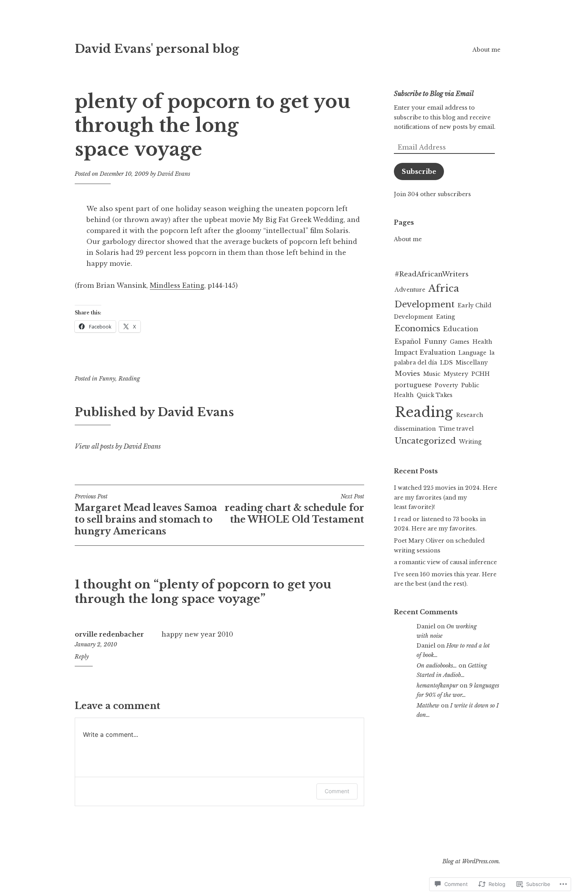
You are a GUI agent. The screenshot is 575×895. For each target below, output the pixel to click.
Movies (407, 373)
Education (460, 329)
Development (425, 304)
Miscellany (472, 362)
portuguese (413, 385)
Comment (337, 791)
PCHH (480, 373)
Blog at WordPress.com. (471, 861)
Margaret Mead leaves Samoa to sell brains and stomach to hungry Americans (146, 515)
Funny (107, 378)
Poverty (446, 385)
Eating (445, 316)
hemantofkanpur (437, 685)
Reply (82, 656)
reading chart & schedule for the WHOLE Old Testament (294, 509)
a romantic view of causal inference (445, 562)
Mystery (456, 373)
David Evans (173, 173)
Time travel (456, 428)
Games (459, 341)
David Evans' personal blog (157, 49)
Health (482, 341)
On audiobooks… (437, 665)
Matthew (428, 705)
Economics (417, 328)
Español (408, 341)
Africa (443, 288)
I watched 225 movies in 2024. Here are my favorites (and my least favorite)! (445, 497)
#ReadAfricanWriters (432, 274)
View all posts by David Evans (118, 446)
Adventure (410, 289)
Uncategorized (425, 441)
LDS (446, 362)
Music (431, 373)
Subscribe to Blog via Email (434, 93)
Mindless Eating (177, 285)
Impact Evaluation (425, 352)
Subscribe (419, 171)
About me (486, 49)
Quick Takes (435, 395)
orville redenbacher (109, 634)
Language (472, 352)
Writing (470, 441)
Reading (129, 378)
